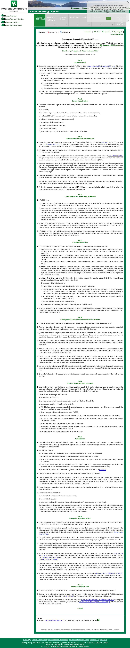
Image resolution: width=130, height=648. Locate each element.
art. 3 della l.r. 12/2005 (49, 560)
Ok (109, 19)
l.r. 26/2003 (104, 142)
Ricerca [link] (85, 8)
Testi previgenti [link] (117, 32)
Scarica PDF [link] (54, 32)
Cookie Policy (37, 640)
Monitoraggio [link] (74, 17)
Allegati (80, 608)
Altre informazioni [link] (117, 34)
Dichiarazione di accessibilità (58, 640)
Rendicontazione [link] (87, 17)
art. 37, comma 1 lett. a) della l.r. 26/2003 (93, 602)
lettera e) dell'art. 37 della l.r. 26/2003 (109, 573)
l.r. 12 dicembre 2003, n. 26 (109, 45)
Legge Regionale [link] (11, 16)
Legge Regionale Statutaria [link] (14, 19)
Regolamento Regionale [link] (13, 25)
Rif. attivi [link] (97, 32)
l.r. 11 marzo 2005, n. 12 (52, 144)
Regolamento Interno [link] (12, 22)
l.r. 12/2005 (70, 596)
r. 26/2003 (102, 470)
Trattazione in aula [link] (63, 18)
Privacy (44, 640)
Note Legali (27, 640)
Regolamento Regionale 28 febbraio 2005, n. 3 (97, 600)
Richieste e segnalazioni (98, 640)
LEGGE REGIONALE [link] (40, 18)
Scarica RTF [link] (66, 32)
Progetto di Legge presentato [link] (51, 19)
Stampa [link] (42, 32)
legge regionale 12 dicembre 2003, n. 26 (101, 66)
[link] (14, 12)
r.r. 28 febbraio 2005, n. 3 (54, 620)
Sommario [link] (88, 32)
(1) (109, 602)
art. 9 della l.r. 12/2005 (115, 156)
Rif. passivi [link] (106, 32)
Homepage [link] (75, 8)
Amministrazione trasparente (79, 640)
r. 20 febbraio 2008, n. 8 (50, 558)
